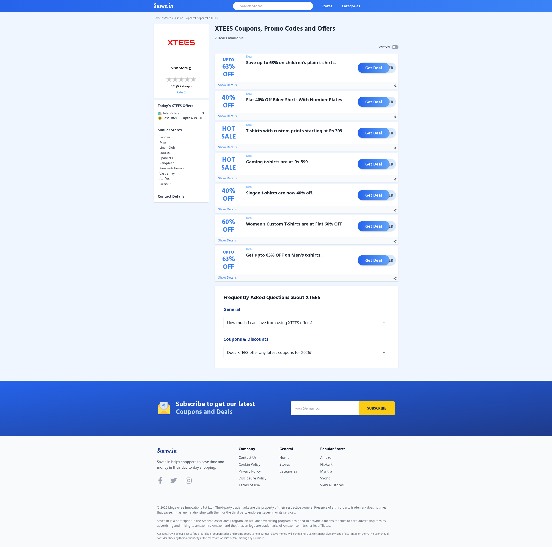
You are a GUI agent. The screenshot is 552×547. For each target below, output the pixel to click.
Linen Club (167, 147)
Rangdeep (167, 163)
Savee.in (167, 450)
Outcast (165, 153)
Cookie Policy (249, 464)
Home (157, 18)
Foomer (165, 137)
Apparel (203, 18)
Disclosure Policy (252, 478)
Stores (326, 6)
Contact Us (248, 457)
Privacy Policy (250, 471)
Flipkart (326, 464)
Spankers (166, 158)
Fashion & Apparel (185, 18)
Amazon (327, 457)
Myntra (326, 471)
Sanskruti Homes (172, 168)
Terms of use (249, 485)
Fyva (163, 142)
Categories (351, 6)
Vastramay (167, 173)
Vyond (325, 478)
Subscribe (376, 408)
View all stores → (334, 485)
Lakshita (165, 184)
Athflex (164, 179)
